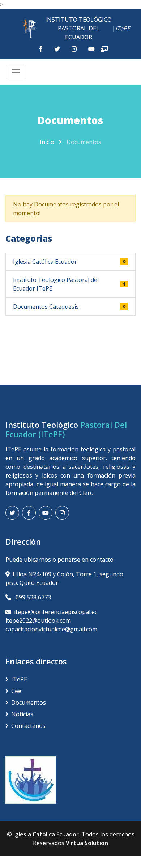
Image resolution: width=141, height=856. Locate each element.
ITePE (19, 679)
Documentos (28, 702)
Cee (16, 691)
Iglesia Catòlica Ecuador (46, 834)
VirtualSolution (87, 843)
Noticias (22, 714)
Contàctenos (28, 726)
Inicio (47, 142)
